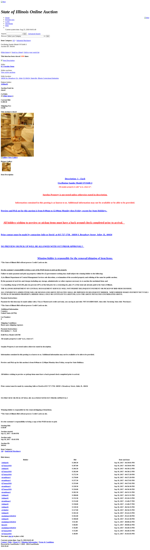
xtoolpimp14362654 (8, 516)
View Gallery (13, 157)
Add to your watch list (31, 52)
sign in (10, 536)
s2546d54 (4, 510)
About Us (16, 542)
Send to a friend (17, 52)
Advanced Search (34, 34)
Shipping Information (29, 542)
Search (3, 34)
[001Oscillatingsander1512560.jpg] (6, 171)
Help (10, 542)
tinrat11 (4, 525)
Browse (4, 36)
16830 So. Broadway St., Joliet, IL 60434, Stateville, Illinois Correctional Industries (30, 78)
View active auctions (8, 72)
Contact (4, 542)
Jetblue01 (4, 84)
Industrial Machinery (24, 40)
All (14, 40)
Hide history (5, 52)
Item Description (9, 60)
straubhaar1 (6, 477)
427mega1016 (6, 466)
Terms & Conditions (46, 542)
